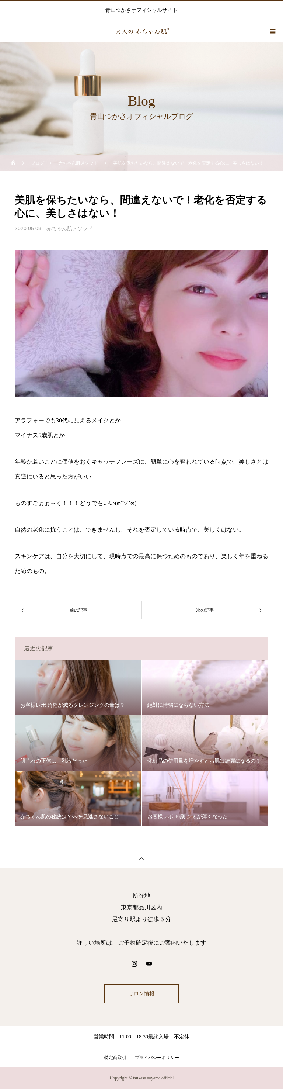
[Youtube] (149, 963)
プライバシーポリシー (157, 1057)
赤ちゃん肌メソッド (69, 228)
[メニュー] (272, 31)
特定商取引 (115, 1057)
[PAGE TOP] (141, 858)
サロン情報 (141, 993)
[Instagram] (134, 963)
